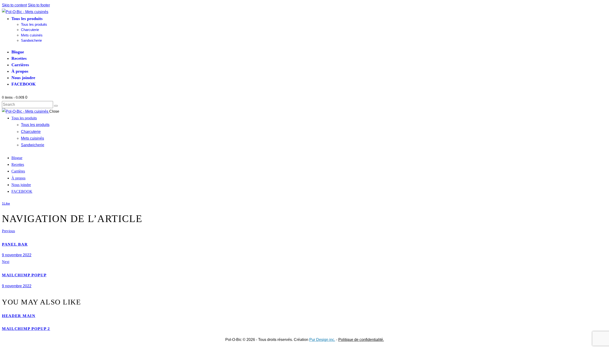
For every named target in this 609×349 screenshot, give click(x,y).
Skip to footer (39, 5)
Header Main (18, 316)
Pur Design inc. (322, 340)
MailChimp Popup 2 (26, 328)
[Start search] (56, 105)
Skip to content (14, 5)
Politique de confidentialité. (361, 340)
